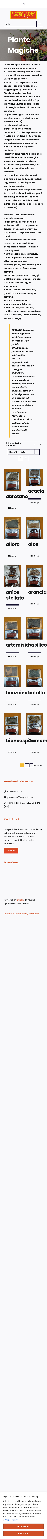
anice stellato (15, 595)
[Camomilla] (34, 724)
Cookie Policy (11, 1520)
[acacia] (34, 477)
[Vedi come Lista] (25, 458)
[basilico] (34, 628)
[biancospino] (12, 724)
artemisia (17, 645)
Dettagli (13, 508)
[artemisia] (12, 628)
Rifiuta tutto (23, 1533)
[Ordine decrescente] (40, 444)
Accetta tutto (23, 1526)
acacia (36, 491)
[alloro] (12, 528)
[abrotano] (12, 480)
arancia (37, 592)
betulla (36, 692)
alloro (13, 544)
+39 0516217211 (14, 791)
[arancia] (34, 576)
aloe (33, 544)
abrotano (17, 496)
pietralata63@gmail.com (19, 797)
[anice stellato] (12, 576)
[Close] (45, 1493)
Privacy (8, 913)
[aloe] (34, 528)
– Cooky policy (20, 913)
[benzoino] (12, 676)
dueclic (21, 899)
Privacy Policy (28, 1516)
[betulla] (34, 676)
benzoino (17, 692)
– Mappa (33, 913)
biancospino (20, 740)
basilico (37, 645)
